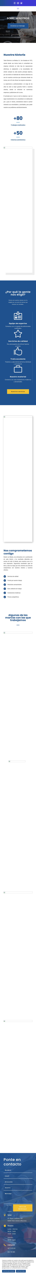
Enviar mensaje (23, 1208)
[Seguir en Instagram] (18, 3)
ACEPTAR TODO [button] (21, 1271)
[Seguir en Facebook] (14, 3)
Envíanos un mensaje (18, 26)
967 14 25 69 (11, 1248)
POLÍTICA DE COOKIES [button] (8, 1271)
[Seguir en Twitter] (21, 3)
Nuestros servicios (18, 391)
